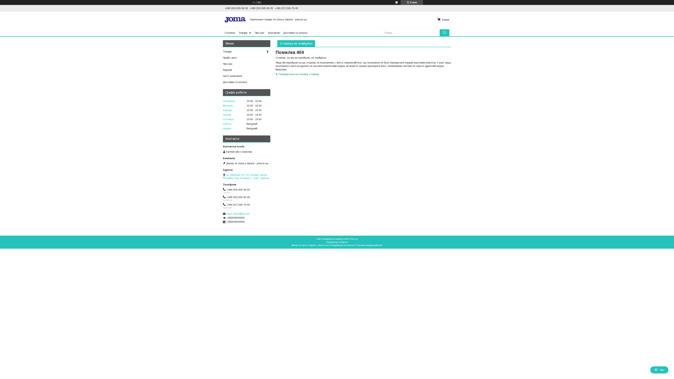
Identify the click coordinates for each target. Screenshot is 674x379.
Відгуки (227, 69)
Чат (662, 369)
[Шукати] (444, 32)
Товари (243, 32)
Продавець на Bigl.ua (337, 242)
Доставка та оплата (295, 32)
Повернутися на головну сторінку (299, 74)
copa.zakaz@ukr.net (237, 213)
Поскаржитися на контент (341, 245)
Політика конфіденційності (369, 245)
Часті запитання (232, 75)
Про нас (259, 32)
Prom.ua (353, 239)
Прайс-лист (230, 57)
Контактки (274, 32)
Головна (230, 32)
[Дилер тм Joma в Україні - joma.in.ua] (235, 19)
